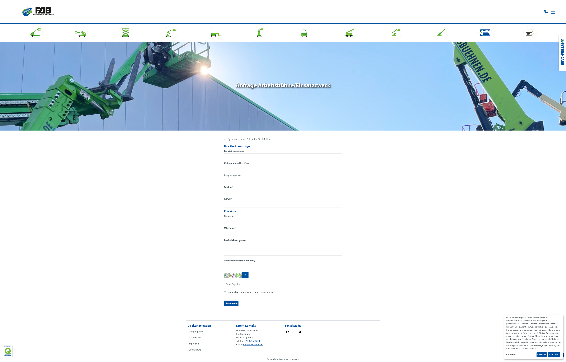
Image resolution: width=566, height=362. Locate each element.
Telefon (228, 187)
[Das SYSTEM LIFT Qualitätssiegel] (8, 351)
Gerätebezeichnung (234, 151)
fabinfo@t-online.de (253, 345)
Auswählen (511, 354)
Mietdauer (230, 228)
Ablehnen (541, 354)
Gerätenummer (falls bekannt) (239, 261)
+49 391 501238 (252, 341)
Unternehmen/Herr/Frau (236, 163)
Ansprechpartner (233, 175)
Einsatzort (230, 216)
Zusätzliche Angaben (235, 240)
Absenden (231, 303)
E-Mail (228, 199)
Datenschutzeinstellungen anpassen (283, 359)
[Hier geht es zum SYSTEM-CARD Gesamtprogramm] (562, 53)
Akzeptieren (553, 354)
